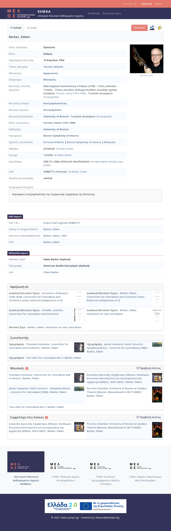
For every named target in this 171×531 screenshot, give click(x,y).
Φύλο (12, 53)
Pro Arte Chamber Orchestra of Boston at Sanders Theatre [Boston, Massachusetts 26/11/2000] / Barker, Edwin (117, 392)
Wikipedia (109, 142)
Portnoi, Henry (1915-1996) (71, 93)
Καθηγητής (15, 129)
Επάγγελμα (15, 79)
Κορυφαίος (15, 135)
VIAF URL (14, 222)
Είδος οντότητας (18, 47)
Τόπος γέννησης (18, 66)
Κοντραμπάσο (51, 97)
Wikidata (13, 148)
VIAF (11, 171)
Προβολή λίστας (150, 368)
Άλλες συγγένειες (19, 122)
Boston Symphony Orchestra (61, 135)
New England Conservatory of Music (65, 86)
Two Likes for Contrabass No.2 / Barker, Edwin (53, 357)
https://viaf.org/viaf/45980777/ (61, 222)
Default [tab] (17, 27)
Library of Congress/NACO (23, 229)
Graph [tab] (33, 27)
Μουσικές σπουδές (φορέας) (20, 88)
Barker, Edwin (79, 171)
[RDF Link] (152, 27)
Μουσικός (49, 79)
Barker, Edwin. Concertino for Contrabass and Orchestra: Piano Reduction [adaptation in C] (115, 297)
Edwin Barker (66, 148)
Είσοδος (128, 3)
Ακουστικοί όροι (112, 13)
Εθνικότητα (15, 73)
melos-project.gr (70, 517)
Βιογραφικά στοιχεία (21, 187)
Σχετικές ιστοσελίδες (21, 142)
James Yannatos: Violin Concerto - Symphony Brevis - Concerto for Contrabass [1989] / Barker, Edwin (117, 348)
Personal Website (53, 142)
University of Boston (56, 116)
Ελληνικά (146, 3)
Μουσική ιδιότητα (19, 103)
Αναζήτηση (94, 13)
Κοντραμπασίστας (55, 103)
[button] (137, 368)
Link (11, 272)
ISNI (11, 242)
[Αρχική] (22, 13)
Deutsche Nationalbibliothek (24, 235)
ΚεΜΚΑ (44, 11)
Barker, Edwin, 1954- (55, 235)
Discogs (13, 155)
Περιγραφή (15, 265)
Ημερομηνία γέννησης (21, 60)
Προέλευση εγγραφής (21, 178)
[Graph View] (160, 27)
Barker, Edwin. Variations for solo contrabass (54, 327)
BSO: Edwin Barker (146, 76)
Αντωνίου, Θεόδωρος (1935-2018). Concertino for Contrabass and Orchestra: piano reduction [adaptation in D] (38, 297)
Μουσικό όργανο (18, 109)
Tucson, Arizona (53, 66)
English (158, 3)
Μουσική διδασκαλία (21, 116)
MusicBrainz (15, 161)
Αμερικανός (50, 73)
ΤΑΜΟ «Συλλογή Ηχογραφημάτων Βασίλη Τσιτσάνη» (105, 480)
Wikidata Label (17, 259)
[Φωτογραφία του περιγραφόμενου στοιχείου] (147, 58)
